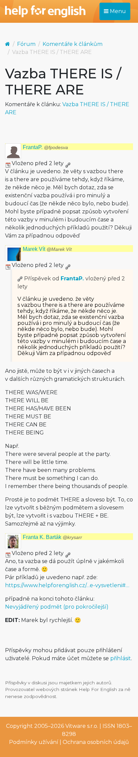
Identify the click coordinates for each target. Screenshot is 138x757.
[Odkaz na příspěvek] (20, 278)
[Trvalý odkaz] (67, 163)
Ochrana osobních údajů (96, 742)
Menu (117, 11)
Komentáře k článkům (72, 44)
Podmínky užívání (33, 742)
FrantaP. (45, 147)
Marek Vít (47, 249)
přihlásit (120, 658)
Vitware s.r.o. (81, 726)
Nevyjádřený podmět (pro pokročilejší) (57, 607)
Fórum (26, 44)
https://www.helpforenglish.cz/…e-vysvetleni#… (67, 585)
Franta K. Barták (52, 537)
